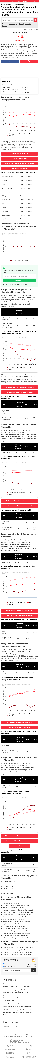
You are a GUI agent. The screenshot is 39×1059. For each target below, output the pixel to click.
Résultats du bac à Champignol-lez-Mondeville (17, 950)
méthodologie (11, 52)
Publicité (24, 1034)
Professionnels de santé (11, 4)
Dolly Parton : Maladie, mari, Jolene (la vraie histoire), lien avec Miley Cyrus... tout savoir (17, 985)
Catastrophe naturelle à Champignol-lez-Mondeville (18, 910)
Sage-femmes (26, 92)
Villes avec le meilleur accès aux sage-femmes (20, 836)
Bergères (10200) (8, 889)
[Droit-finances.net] (29, 1049)
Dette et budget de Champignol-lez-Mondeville (17, 921)
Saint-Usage (13, 24)
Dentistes (24, 85)
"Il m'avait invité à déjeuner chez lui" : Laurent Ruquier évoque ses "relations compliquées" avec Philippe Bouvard (18, 998)
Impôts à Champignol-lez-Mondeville (14, 924)
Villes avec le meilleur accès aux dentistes (20, 501)
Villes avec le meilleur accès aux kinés (20, 722)
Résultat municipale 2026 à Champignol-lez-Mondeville (19, 947)
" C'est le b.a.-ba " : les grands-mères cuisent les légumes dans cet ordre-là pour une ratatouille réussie (18, 1012)
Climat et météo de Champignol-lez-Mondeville (17, 917)
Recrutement (30, 1034)
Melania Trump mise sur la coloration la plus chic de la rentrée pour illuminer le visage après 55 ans (19, 1005)
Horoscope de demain (10, 1026)
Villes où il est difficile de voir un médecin (20, 392)
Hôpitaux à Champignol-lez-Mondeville (14, 907)
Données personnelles (10, 1036)
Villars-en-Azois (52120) (10, 891)
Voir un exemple (31, 964)
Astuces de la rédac (9, 966)
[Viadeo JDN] (29, 1053)
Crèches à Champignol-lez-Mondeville (14, 926)
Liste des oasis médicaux (19, 158)
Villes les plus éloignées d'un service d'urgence (19, 163)
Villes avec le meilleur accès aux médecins (20, 387)
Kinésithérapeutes (27, 90)
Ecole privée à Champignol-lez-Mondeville (15, 928)
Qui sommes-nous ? (11, 1034)
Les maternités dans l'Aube (19, 846)
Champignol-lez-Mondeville (11, 903)
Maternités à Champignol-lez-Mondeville (15, 931)
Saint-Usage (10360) (9, 882)
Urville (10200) (7, 884)
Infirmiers (25, 87)
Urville (21, 24)
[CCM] (10, 1046)
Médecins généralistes (10, 92)
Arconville (28, 24)
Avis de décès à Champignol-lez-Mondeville (16, 905)
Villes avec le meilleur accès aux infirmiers (20, 610)
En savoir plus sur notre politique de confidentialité (15, 284)
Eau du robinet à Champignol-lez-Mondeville (16, 935)
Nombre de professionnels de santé (10, 88)
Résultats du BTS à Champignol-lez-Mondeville (17, 954)
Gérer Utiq (32, 1036)
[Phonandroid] (29, 1057)
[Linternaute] (10, 1049)
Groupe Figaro (17, 1038)
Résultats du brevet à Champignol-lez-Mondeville (18, 952)
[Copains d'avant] (10, 1053)
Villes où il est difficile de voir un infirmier (19, 615)
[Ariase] (10, 1057)
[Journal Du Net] (29, 1046)
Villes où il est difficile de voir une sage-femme (19, 841)
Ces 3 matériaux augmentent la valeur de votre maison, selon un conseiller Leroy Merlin (17, 991)
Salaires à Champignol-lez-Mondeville (14, 919)
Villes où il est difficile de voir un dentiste (19, 506)
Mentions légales (8, 1038)
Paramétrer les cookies (22, 1036)
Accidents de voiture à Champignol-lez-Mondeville (18, 914)
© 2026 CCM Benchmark (28, 1038)
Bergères (4, 26)
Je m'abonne (18, 281)
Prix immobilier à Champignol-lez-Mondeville (16, 933)
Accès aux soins (8, 85)
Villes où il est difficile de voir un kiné (19, 727)
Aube (22, 4)
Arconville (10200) (8, 886)
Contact (18, 1034)
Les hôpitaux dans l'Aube (19, 168)
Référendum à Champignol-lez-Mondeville (15, 938)
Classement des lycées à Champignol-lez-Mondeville (19, 912)
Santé (6, 964)
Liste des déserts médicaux (19, 153)
